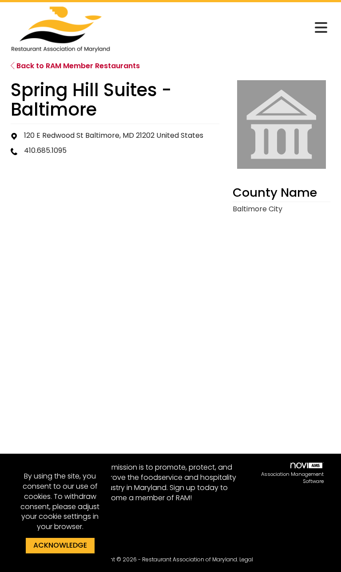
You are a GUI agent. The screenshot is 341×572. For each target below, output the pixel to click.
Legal (246, 559)
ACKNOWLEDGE (60, 545)
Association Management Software (292, 478)
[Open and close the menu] (223, 28)
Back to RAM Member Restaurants (77, 66)
